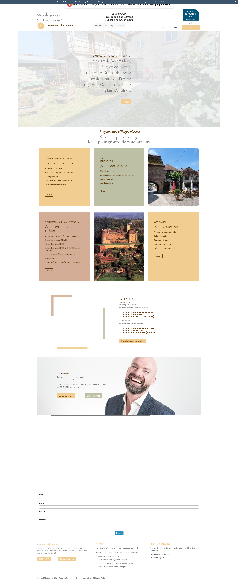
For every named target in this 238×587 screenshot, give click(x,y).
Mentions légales (157, 558)
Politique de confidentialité (161, 554)
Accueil (98, 25)
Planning (109, 25)
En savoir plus (173, 2)
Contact (120, 25)
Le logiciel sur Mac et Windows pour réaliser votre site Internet (131, 4)
